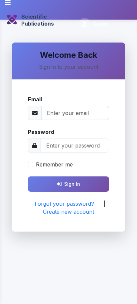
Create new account (68, 211)
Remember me (54, 164)
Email (35, 99)
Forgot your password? (64, 203)
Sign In (72, 184)
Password (41, 132)
